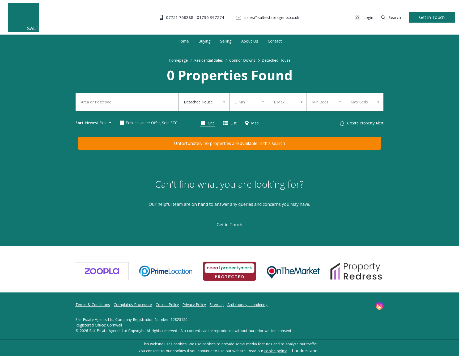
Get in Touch (432, 17)
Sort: (79, 122)
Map (254, 122)
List (233, 122)
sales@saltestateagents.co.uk (271, 17)
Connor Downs (242, 60)
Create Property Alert (365, 122)
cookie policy (275, 350)
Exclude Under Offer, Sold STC (151, 122)
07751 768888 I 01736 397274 (194, 17)
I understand (304, 351)
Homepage (178, 60)
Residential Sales (208, 60)
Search (394, 17)
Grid (211, 122)
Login (367, 17)
